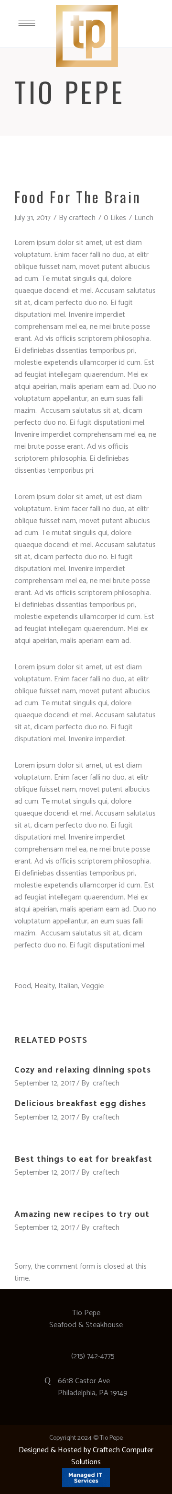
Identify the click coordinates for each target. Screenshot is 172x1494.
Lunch (143, 217)
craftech (82, 217)
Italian (68, 986)
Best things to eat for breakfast (83, 1159)
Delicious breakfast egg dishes (80, 1104)
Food (22, 986)
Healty (44, 986)
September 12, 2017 (44, 1083)
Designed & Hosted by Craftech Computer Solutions (86, 1456)
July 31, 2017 (32, 217)
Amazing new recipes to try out (82, 1214)
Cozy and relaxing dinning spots (82, 1070)
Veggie (92, 986)
